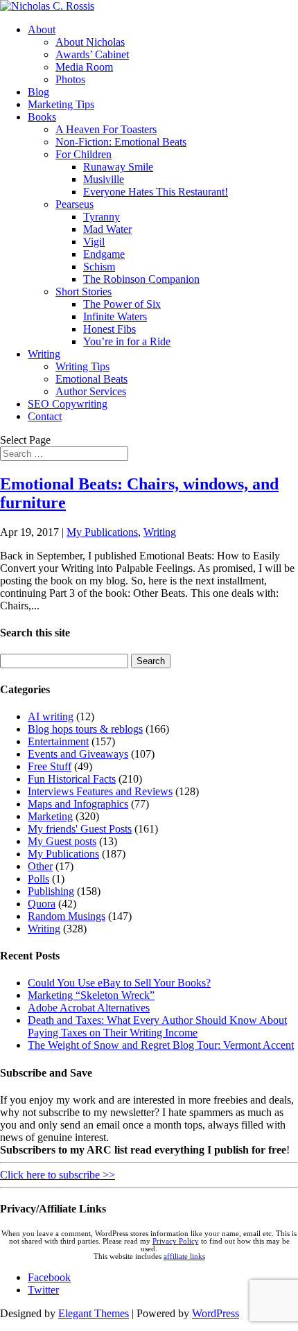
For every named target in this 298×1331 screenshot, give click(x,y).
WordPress (215, 1313)
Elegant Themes (93, 1313)
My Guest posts (62, 841)
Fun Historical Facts (72, 779)
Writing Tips (82, 366)
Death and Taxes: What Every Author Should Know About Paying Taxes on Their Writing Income (157, 1026)
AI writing (50, 716)
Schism (99, 266)
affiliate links (184, 1256)
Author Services (90, 391)
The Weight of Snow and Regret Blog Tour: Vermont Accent (161, 1045)
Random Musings (66, 916)
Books (42, 117)
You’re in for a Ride (126, 341)
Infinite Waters (115, 316)
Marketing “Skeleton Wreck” (91, 995)
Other (40, 866)
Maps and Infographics (78, 804)
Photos (70, 79)
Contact (45, 416)
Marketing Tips (61, 104)
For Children (83, 154)
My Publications (102, 532)
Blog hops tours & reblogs (85, 729)
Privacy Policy (175, 1241)
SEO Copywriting (67, 404)
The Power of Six (122, 304)
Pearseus (74, 204)
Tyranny (101, 217)
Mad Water (107, 229)
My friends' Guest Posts (80, 829)
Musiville (103, 179)
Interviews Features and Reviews (100, 791)
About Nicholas (90, 42)
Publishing (51, 891)
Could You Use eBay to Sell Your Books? (119, 983)
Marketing (50, 816)
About (41, 29)
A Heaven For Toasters (106, 129)
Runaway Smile (118, 167)
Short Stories (83, 291)
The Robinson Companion (141, 279)
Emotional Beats (91, 379)
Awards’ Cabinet (92, 54)
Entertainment (58, 741)
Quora (41, 904)
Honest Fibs (109, 329)
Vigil (94, 241)
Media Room (84, 67)
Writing (44, 354)
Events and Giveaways (78, 754)
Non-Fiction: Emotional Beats (120, 142)
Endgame (104, 254)
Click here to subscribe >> (57, 1175)
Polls (38, 879)
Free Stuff (49, 766)
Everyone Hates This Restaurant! (155, 192)
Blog (38, 92)
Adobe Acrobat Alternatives (89, 1008)
